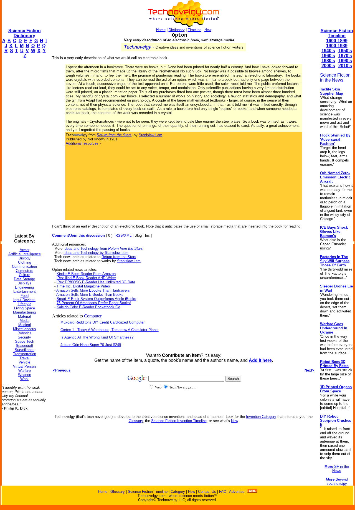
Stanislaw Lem (150, 135)
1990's (345, 60)
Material (24, 316)
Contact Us (207, 491)
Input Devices (24, 300)
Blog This (142, 235)
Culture (24, 275)
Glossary (136, 421)
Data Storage (24, 279)
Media (24, 321)
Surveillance (24, 350)
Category (178, 491)
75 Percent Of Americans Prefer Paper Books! (94, 303)
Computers (24, 271)
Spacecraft (24, 346)
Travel (24, 358)
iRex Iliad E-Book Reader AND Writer (86, 278)
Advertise (236, 491)
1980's (328, 60)
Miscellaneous (24, 329)
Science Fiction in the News (335, 77)
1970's (345, 55)
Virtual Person (24, 366)
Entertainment (24, 291)
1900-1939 (337, 45)
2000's (328, 65)
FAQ (222, 491)
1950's (345, 50)
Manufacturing (24, 312)
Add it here (260, 360)
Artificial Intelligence (24, 254)
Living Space (24, 308)
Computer (93, 316)
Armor (24, 250)
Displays (24, 283)
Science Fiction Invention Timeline (179, 421)
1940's (328, 50)
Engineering (24, 287)
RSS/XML (123, 235)
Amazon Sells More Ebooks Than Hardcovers (93, 290)
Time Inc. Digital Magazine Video (83, 286)
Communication (24, 266)
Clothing (24, 262)
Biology (25, 258)
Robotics (24, 333)
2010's (345, 65)
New (207, 30)
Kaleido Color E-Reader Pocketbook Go (88, 307)
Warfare (24, 370)
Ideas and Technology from (103, 248)
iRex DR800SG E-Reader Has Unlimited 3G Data (96, 282)
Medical (24, 325)
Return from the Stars (119, 257)
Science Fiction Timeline (337, 33)
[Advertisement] (24, 146)
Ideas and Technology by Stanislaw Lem (96, 253)
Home (161, 30)
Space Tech (24, 341)
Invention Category (261, 417)
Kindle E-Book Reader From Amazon (86, 274)
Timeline (194, 30)
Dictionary (177, 30)
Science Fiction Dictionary (24, 33)
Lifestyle (24, 304)
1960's (328, 55)
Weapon (24, 375)
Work (24, 379)
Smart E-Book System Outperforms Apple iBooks (96, 299)
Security (24, 337)
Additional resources (82, 143)
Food (25, 296)
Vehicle (24, 362)
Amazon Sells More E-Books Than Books (89, 294)
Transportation (24, 354)
